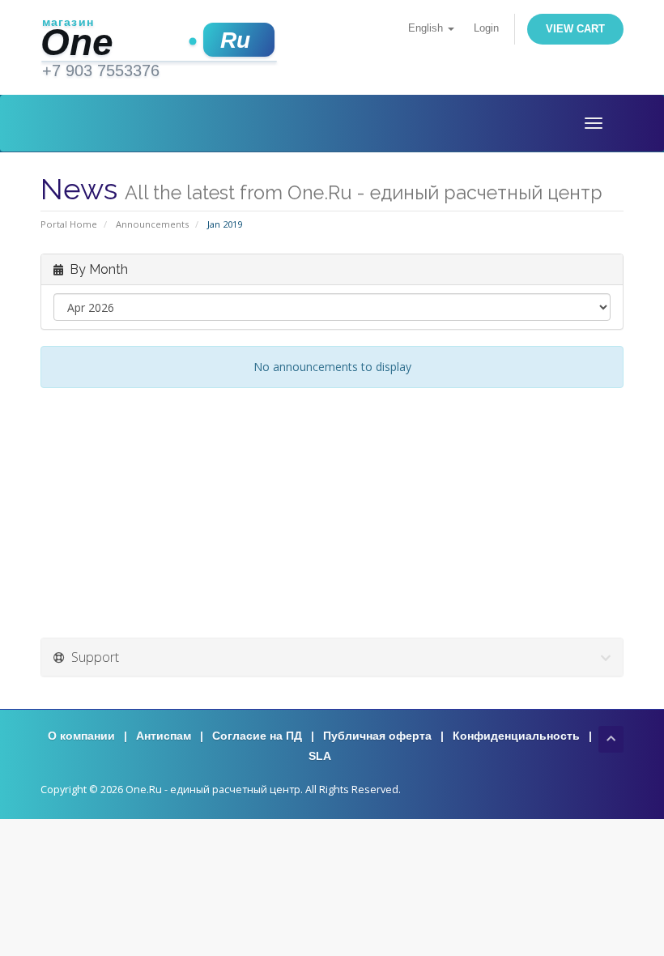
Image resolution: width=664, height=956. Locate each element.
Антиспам (163, 735)
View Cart (575, 29)
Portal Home (68, 224)
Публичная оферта (377, 735)
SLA (320, 755)
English (427, 28)
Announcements (152, 224)
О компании (81, 735)
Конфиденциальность (516, 735)
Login (486, 28)
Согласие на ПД (257, 735)
